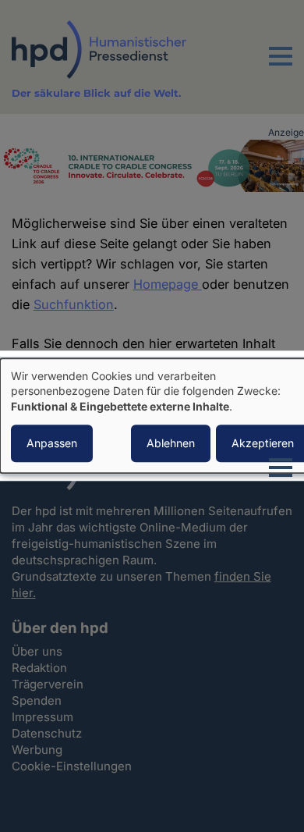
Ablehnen (171, 443)
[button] (280, 65)
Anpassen (52, 443)
